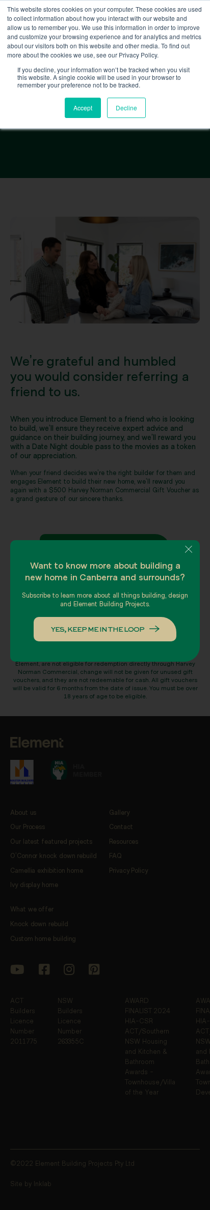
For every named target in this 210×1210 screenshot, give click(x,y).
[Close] (188, 549)
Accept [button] (82, 107)
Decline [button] (126, 107)
